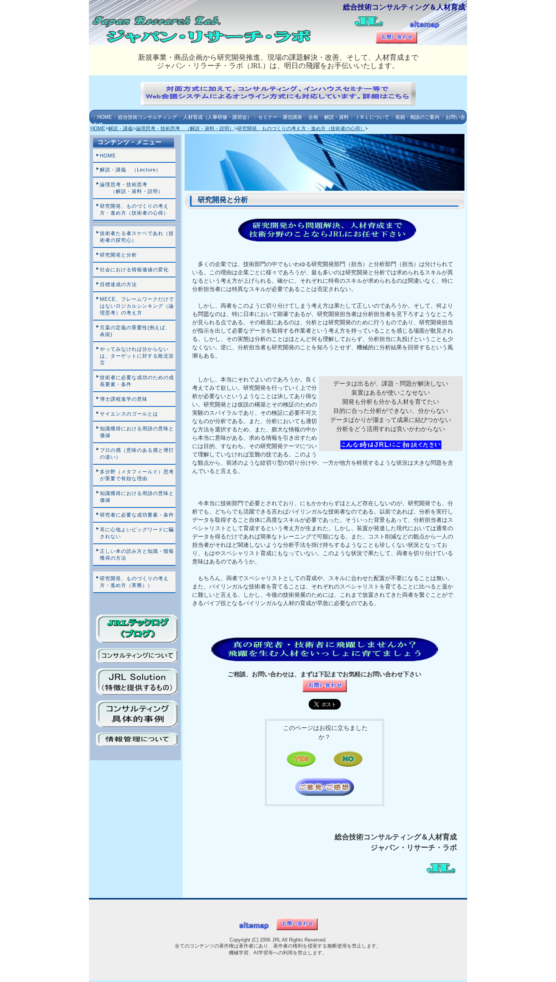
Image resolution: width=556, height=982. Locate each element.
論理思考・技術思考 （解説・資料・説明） (185, 128)
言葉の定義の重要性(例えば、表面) (135, 331)
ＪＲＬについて (372, 117)
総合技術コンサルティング (147, 117)
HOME (104, 117)
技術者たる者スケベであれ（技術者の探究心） (137, 236)
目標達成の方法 (118, 284)
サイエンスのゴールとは (129, 414)
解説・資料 (336, 117)
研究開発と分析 (118, 255)
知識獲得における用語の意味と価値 (137, 432)
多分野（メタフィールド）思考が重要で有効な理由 (137, 475)
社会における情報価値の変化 (134, 269)
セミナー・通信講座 (280, 117)
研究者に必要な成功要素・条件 (137, 515)
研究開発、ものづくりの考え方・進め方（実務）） (134, 582)
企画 (313, 117)
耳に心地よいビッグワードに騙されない (137, 533)
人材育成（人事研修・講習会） (217, 117)
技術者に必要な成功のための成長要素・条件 (137, 381)
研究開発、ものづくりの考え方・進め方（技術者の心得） (301, 128)
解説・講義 (120, 128)
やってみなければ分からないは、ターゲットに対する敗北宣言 (137, 356)
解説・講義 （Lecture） (130, 170)
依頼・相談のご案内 (417, 117)
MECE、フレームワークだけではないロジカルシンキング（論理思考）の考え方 (137, 306)
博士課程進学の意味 (124, 399)
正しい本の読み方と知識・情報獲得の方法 (137, 554)
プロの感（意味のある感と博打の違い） (137, 453)
